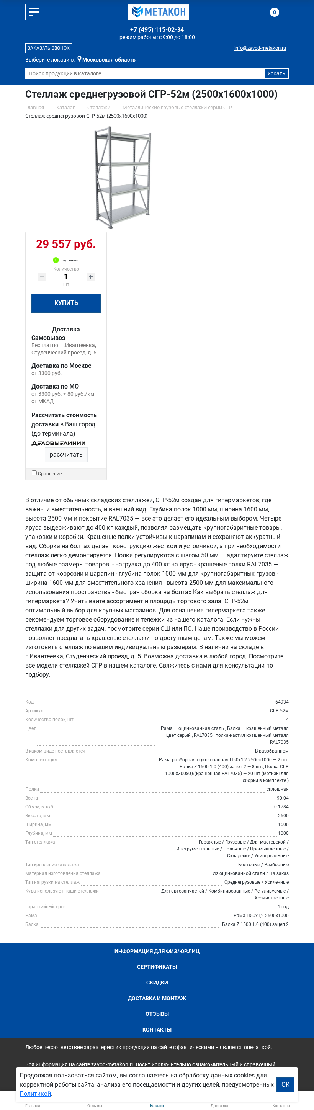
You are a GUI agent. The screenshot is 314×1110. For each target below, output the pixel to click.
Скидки (157, 982)
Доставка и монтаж (157, 998)
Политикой (35, 1093)
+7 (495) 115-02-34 (157, 29)
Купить (66, 303)
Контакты (157, 1030)
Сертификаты (157, 967)
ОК (285, 1084)
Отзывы (157, 1014)
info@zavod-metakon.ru (260, 48)
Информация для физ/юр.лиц (157, 951)
